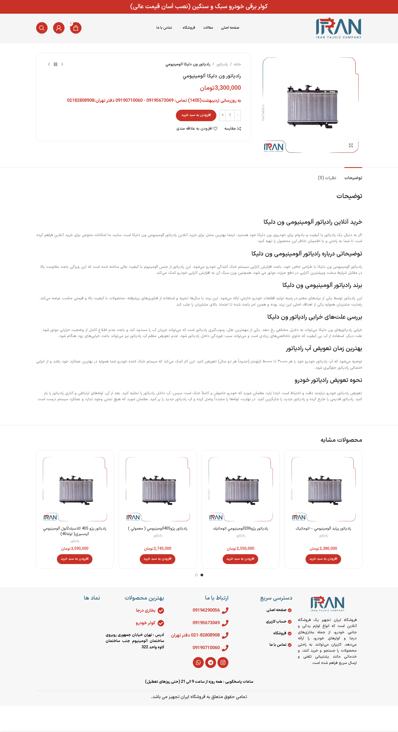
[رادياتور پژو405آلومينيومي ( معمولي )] (157, 489)
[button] (323, 559)
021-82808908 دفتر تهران (195, 635)
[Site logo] (338, 28)
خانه (237, 64)
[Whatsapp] (198, 662)
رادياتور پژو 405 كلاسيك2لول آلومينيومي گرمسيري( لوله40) (74, 531)
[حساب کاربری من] (58, 27)
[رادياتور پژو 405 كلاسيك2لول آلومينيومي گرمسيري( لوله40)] (74, 489)
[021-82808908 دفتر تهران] (225, 635)
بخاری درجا (145, 610)
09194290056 (206, 610)
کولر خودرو (145, 623)
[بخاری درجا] (161, 610)
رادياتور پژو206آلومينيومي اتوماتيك (240, 528)
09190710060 (206, 648)
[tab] (353, 175)
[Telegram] (210, 662)
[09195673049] (225, 623)
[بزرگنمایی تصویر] (351, 145)
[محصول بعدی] (49, 64)
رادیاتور (222, 64)
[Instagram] (222, 662)
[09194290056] (225, 610)
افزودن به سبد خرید (196, 115)
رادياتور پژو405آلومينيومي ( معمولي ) (157, 528)
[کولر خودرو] (161, 623)
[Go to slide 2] (196, 575)
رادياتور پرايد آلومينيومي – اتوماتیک (323, 528)
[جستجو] (41, 27)
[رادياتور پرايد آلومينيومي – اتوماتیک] (323, 489)
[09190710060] (225, 648)
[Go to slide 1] (202, 575)
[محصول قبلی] (62, 64)
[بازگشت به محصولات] (55, 64)
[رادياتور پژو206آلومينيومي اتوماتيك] (240, 489)
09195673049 (206, 623)
